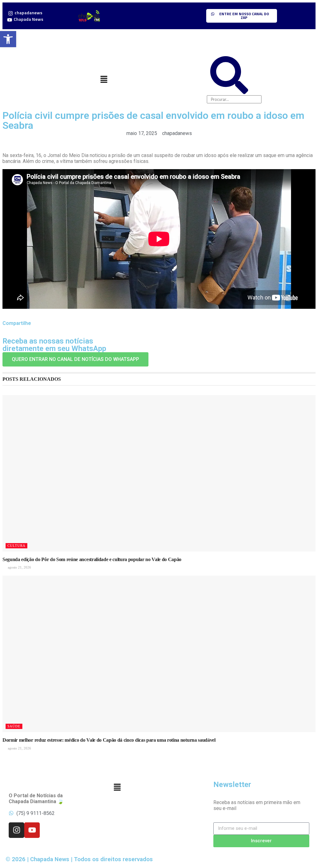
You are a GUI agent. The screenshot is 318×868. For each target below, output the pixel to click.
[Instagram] (16, 830)
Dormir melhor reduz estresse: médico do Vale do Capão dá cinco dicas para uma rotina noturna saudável (109, 740)
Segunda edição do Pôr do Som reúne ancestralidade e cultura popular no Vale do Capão (91, 559)
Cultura (16, 545)
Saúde (13, 726)
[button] (104, 80)
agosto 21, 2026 (19, 567)
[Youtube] (32, 830)
